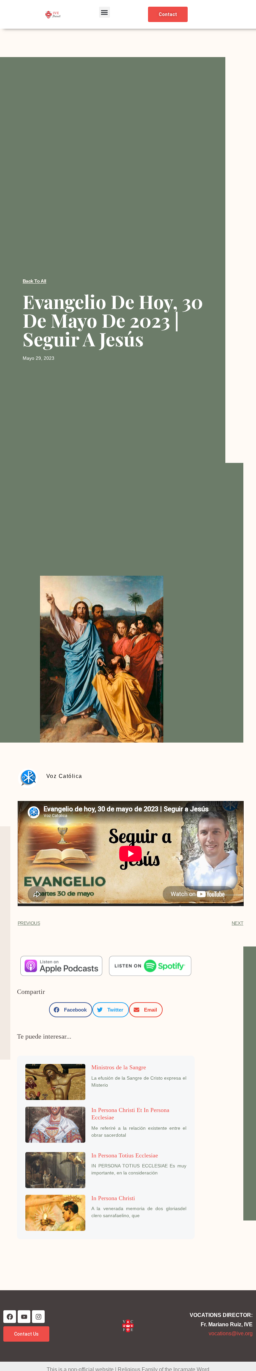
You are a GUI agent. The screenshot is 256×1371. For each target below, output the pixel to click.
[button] (104, 12)
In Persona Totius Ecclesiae (124, 1155)
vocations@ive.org (231, 1333)
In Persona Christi (113, 1198)
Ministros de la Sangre (118, 1067)
